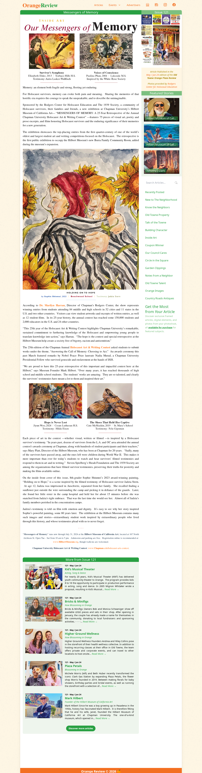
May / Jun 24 (152, 74)
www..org (65, 541)
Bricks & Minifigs (76, 601)
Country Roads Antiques (159, 298)
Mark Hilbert (74, 698)
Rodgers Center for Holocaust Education (161, 85)
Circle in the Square (156, 260)
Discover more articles (81, 728)
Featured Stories (162, 93)
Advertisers (133, 5)
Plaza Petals (73, 666)
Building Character (156, 230)
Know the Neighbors (157, 207)
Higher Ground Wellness (82, 634)
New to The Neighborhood (161, 199)
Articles (98, 5)
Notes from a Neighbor (159, 275)
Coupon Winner (154, 245)
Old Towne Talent (155, 283)
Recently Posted (154, 192)
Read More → (112, 589)
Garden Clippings (155, 268)
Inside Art (151, 237)
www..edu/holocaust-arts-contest (108, 548)
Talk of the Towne (155, 222)
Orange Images (154, 290)
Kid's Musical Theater (80, 569)
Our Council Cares (156, 253)
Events (113, 5)
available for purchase (160, 327)
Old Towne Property (157, 215)
